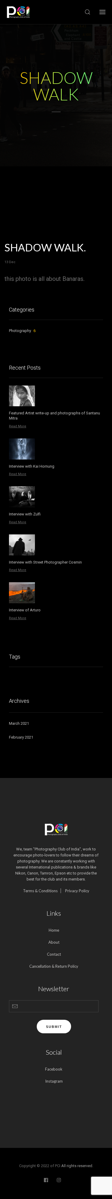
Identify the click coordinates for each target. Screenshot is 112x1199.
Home (54, 930)
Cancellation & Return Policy (53, 966)
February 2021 (21, 737)
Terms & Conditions (40, 890)
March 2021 (19, 723)
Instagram (54, 1081)
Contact (54, 954)
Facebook (53, 1069)
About (53, 942)
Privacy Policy (77, 890)
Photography (22, 330)
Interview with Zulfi (25, 514)
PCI (57, 1166)
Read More (17, 426)
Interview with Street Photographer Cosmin (45, 562)
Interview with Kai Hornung (31, 466)
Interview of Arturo (25, 610)
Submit (54, 1026)
